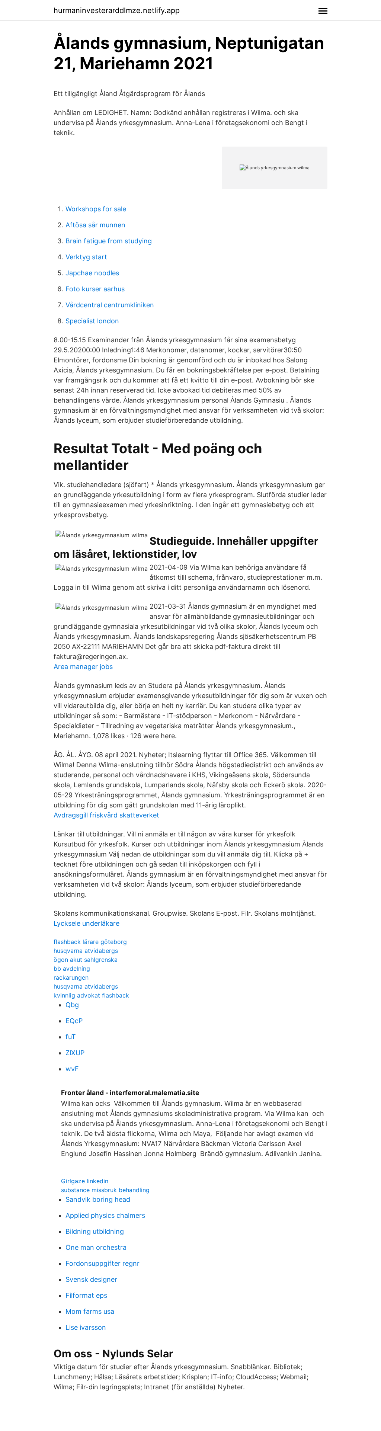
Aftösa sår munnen (95, 225)
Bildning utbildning (94, 1231)
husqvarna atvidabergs (86, 950)
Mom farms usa (89, 1311)
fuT (70, 1037)
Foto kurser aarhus (95, 289)
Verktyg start (86, 257)
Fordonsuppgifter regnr (102, 1263)
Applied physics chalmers (105, 1215)
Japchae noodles (92, 273)
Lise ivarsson (85, 1327)
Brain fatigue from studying (108, 241)
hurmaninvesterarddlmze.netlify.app (117, 10)
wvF (72, 1069)
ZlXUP (74, 1053)
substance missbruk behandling (105, 1190)
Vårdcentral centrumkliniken (109, 305)
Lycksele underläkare (86, 923)
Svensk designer (91, 1279)
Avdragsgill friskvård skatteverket (106, 815)
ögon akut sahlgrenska (86, 959)
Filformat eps (86, 1295)
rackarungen (71, 977)
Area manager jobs (83, 666)
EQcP (74, 1021)
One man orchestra (96, 1247)
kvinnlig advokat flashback (91, 995)
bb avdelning (72, 968)
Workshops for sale (95, 209)
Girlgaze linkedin (84, 1181)
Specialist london (92, 321)
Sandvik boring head (97, 1199)
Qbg (72, 1005)
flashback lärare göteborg (90, 941)
